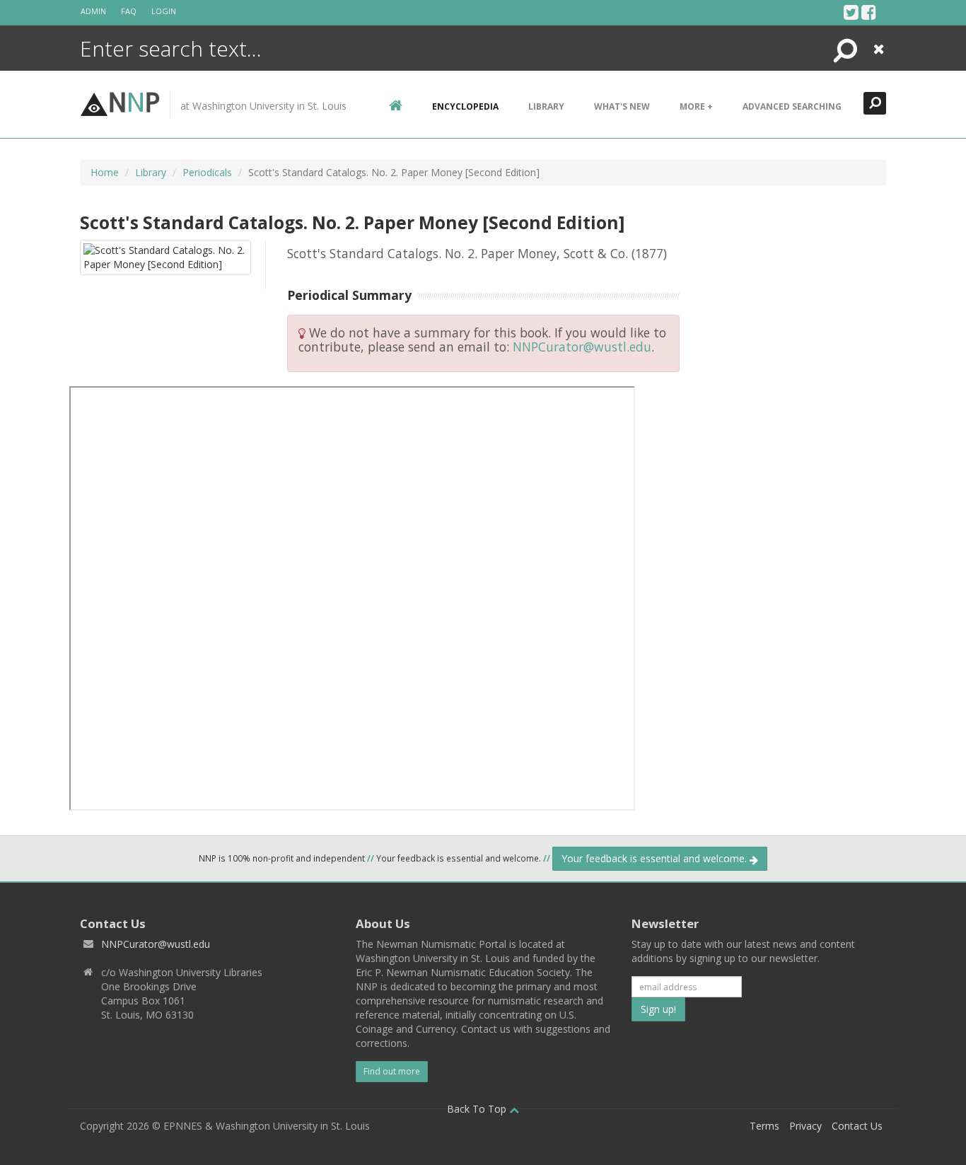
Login (163, 11)
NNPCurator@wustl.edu (582, 346)
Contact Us (857, 1125)
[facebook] (868, 12)
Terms (764, 1125)
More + (696, 106)
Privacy (805, 1125)
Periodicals (207, 172)
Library (546, 106)
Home (105, 172)
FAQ (128, 11)
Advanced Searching (792, 106)
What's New (622, 106)
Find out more (391, 1071)
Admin (93, 11)
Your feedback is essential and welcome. (655, 858)
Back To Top (478, 1108)
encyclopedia (465, 106)
